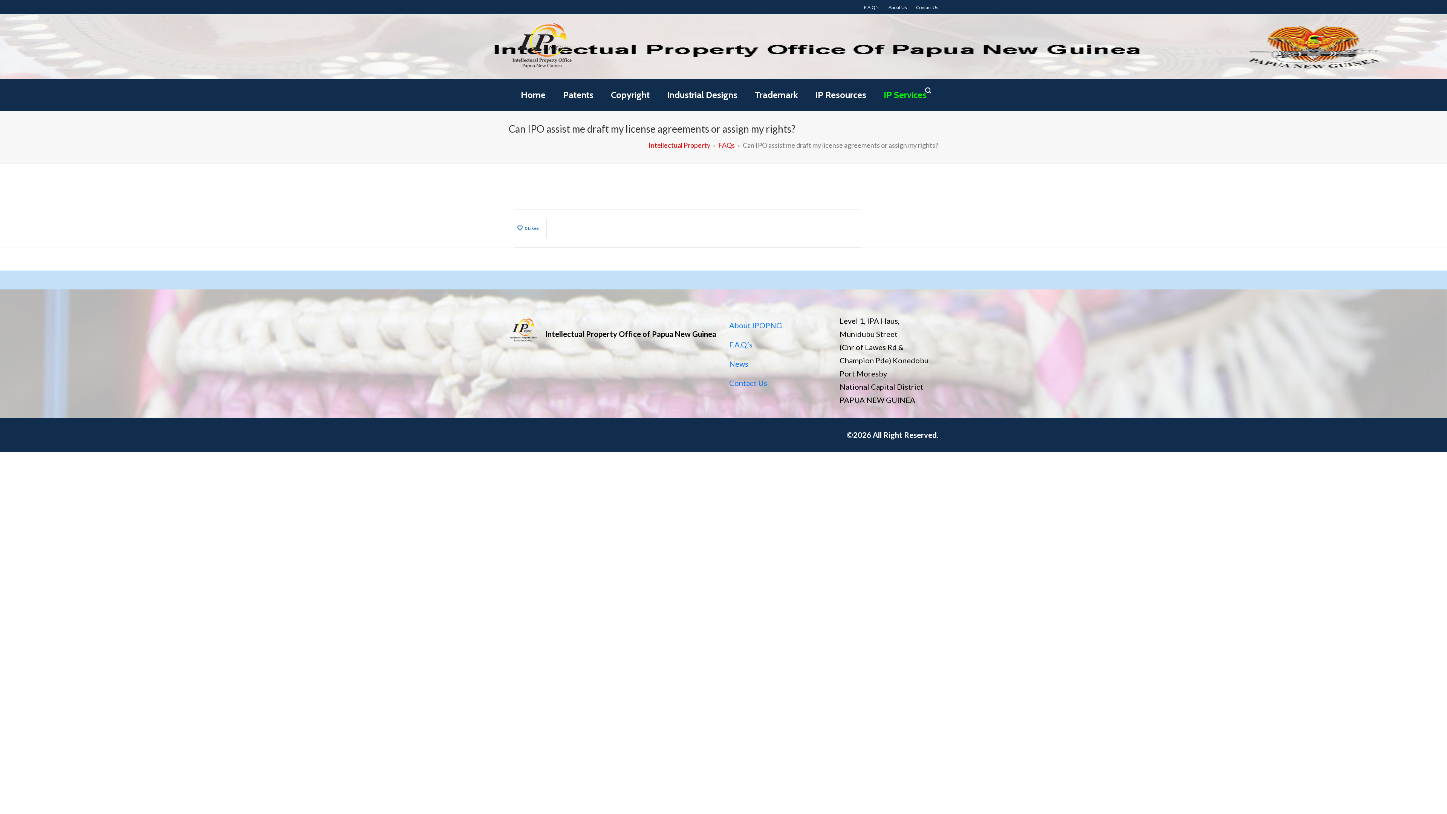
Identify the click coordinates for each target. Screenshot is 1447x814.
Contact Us (748, 382)
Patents (578, 94)
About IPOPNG (755, 325)
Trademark (776, 94)
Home (533, 94)
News (738, 363)
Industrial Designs (702, 94)
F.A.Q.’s (741, 344)
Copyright (630, 94)
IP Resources (840, 94)
